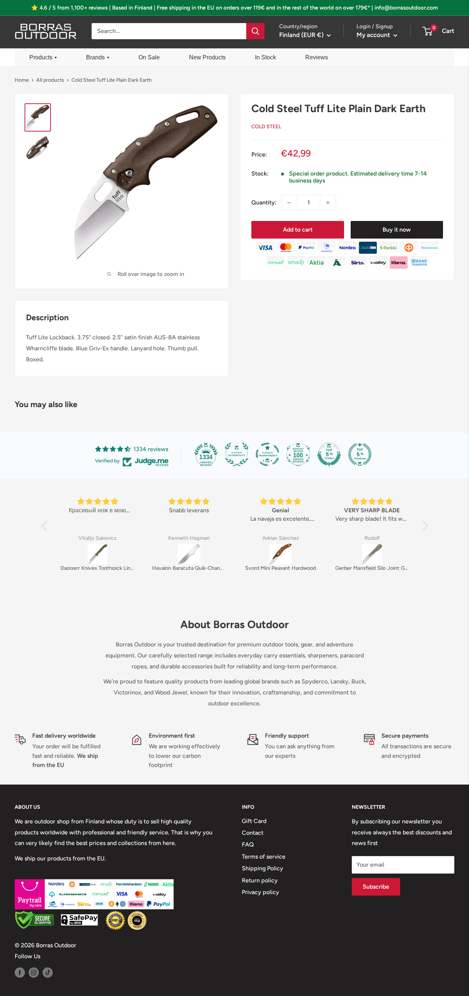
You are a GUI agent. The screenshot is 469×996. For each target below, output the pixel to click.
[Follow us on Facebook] (20, 972)
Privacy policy (260, 892)
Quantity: (264, 202)
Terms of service (263, 856)
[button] (46, 525)
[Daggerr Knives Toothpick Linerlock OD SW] (97, 554)
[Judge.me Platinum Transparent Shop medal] (267, 454)
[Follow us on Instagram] (34, 972)
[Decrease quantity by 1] (289, 202)
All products (50, 80)
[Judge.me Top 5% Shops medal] (329, 454)
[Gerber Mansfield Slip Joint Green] (372, 554)
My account (374, 34)
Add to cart (298, 229)
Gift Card (254, 821)
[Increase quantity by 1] (328, 202)
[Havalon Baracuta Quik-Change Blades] (189, 554)
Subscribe (376, 886)
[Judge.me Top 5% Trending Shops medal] (360, 454)
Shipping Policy (262, 868)
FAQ (248, 844)
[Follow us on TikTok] (48, 972)
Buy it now (397, 229)
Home (22, 80)
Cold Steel (266, 126)
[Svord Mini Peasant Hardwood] (281, 554)
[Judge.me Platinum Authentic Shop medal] (236, 454)
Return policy (260, 880)
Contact (252, 832)
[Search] (255, 31)
